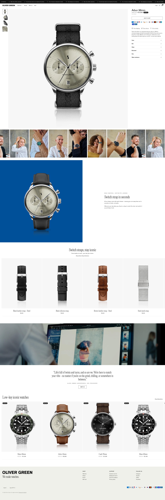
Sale (35, 5)
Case (133, 40)
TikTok (137, 477)
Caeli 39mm (103, 454)
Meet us (30, 5)
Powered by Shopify (22, 492)
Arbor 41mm (62, 454)
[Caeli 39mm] (103, 426)
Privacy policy (112, 479)
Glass (133, 47)
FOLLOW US (139, 471)
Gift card (84, 479)
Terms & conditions (113, 477)
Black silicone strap (62, 311)
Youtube (138, 475)
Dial (132, 43)
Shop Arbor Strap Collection (82, 255)
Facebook (138, 479)
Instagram (138, 473)
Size (133, 54)
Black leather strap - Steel (21, 311)
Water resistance (135, 57)
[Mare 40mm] (22, 426)
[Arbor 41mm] (62, 426)
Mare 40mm (22, 454)
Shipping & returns (113, 475)
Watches (19, 5)
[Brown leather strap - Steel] (103, 283)
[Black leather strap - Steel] (22, 283)
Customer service (113, 473)
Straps (25, 5)
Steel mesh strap (143, 311)
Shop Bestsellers (159, 399)
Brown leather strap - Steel (103, 311)
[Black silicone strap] (62, 283)
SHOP (84, 471)
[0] (162, 5)
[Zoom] (125, 12)
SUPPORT (111, 471)
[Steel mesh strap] (143, 283)
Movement (134, 50)
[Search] (159, 5)
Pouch (84, 477)
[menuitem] (19, 5)
